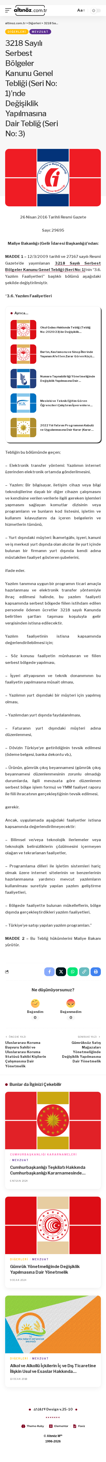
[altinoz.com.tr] (30, 10)
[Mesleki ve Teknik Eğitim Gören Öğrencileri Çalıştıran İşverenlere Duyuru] (23, 403)
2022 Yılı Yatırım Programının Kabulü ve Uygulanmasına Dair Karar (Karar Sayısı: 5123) (67, 428)
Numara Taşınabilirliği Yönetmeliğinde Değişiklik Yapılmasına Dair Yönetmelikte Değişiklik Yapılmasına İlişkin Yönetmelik (67, 379)
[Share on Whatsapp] (72, 971)
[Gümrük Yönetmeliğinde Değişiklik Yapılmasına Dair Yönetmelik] (53, 1225)
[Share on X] (61, 971)
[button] (9, 10)
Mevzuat (40, 31)
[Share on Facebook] (49, 971)
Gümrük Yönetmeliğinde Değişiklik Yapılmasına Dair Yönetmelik (45, 1269)
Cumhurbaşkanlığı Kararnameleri (43, 1154)
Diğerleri (17, 31)
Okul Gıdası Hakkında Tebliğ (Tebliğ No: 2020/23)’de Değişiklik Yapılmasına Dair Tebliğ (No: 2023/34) (67, 330)
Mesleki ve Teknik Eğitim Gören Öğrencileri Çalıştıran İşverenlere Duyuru (65, 403)
